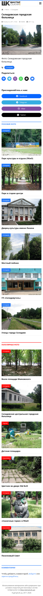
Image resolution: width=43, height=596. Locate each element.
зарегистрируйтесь (10, 576)
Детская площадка (11, 451)
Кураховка (6, 458)
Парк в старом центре (12, 193)
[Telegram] (9, 79)
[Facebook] (4, 79)
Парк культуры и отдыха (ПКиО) (17, 158)
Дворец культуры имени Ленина (18, 228)
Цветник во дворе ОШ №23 (15, 486)
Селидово (9, 67)
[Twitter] (27, 79)
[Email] (32, 79)
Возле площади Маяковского (16, 379)
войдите (32, 573)
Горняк (5, 423)
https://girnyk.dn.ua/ (27, 590)
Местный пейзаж (10, 263)
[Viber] (15, 79)
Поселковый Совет (11, 556)
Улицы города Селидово (14, 333)
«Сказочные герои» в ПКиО (15, 521)
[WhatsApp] (21, 79)
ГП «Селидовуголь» (11, 298)
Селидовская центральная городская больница (20, 415)
